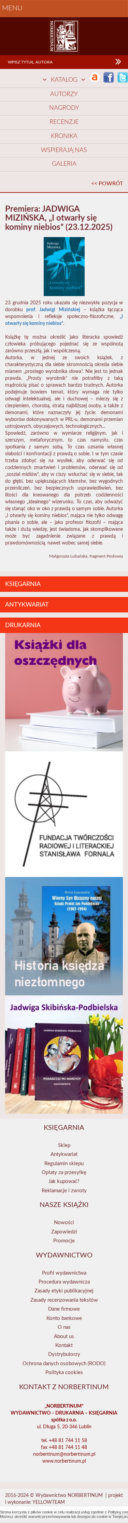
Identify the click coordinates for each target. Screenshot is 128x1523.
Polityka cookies (64, 1372)
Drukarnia (23, 625)
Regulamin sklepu (64, 1163)
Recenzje (64, 122)
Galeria (64, 164)
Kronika (64, 136)
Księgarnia (23, 584)
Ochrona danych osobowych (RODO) (64, 1363)
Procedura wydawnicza (64, 1282)
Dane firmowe (64, 1309)
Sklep (64, 1145)
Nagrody (64, 108)
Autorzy (64, 94)
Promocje (64, 1240)
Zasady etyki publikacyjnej (64, 1290)
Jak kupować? (64, 1181)
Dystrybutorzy (64, 1354)
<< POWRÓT (107, 183)
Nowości (64, 1222)
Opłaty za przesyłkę (64, 1172)
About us (64, 1336)
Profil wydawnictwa (64, 1273)
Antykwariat (27, 605)
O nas (64, 1327)
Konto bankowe (64, 1318)
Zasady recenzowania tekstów (64, 1300)
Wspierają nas (64, 150)
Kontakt (64, 1345)
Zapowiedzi (64, 1231)
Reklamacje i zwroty (64, 1190)
